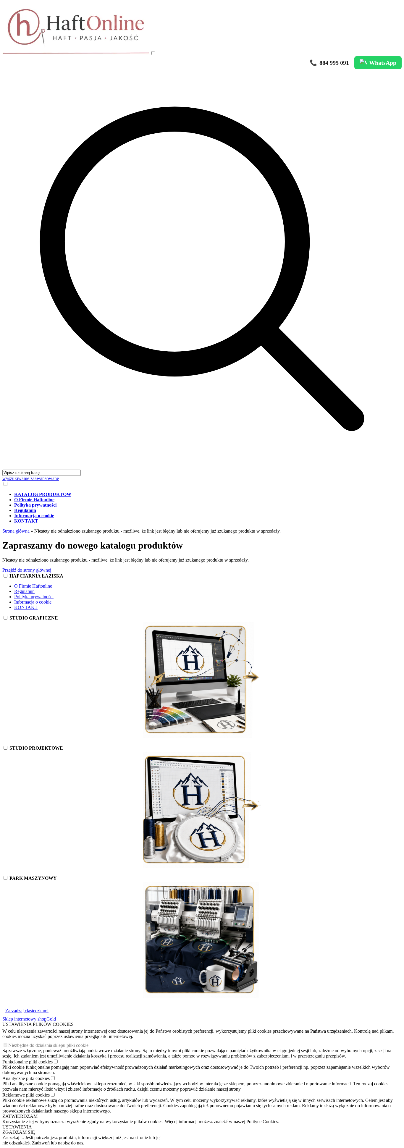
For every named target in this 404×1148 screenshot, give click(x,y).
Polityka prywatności (34, 596)
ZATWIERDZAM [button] (20, 1116)
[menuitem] (208, 494)
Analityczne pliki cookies (26, 1078)
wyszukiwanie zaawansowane (30, 478)
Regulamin (24, 591)
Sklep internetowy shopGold (29, 1018)
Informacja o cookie (32, 601)
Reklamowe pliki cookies (26, 1094)
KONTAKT (26, 607)
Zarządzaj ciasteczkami (27, 1010)
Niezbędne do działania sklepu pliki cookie (48, 1045)
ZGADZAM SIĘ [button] (18, 1132)
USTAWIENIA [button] (17, 1126)
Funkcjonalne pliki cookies (27, 1061)
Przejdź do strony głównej (26, 570)
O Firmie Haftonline (33, 585)
